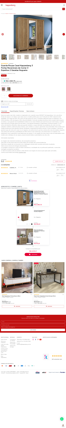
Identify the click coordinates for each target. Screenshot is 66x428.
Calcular (29, 104)
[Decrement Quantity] (2, 95)
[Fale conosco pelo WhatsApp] (61, 419)
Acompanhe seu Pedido (13, 340)
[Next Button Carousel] (62, 284)
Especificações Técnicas (17, 111)
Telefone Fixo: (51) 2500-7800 (24, 341)
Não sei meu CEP (4, 106)
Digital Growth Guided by (54, 372)
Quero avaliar (59, 161)
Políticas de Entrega (12, 346)
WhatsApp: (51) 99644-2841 (23, 339)
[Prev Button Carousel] (4, 284)
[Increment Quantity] (6, 95)
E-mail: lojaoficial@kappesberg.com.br (24, 344)
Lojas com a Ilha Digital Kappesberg (4, 345)
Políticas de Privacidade (12, 343)
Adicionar (34, 254)
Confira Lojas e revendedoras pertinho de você (4, 350)
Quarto (7, 13)
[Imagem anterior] (2, 34)
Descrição (4, 111)
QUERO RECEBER (33, 329)
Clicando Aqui (22, 152)
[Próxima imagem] (64, 34)
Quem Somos (4, 339)
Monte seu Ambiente (3, 342)
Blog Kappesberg (3, 357)
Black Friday (4, 354)
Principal (3, 13)
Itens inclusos (30, 111)
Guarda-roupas (13, 13)
